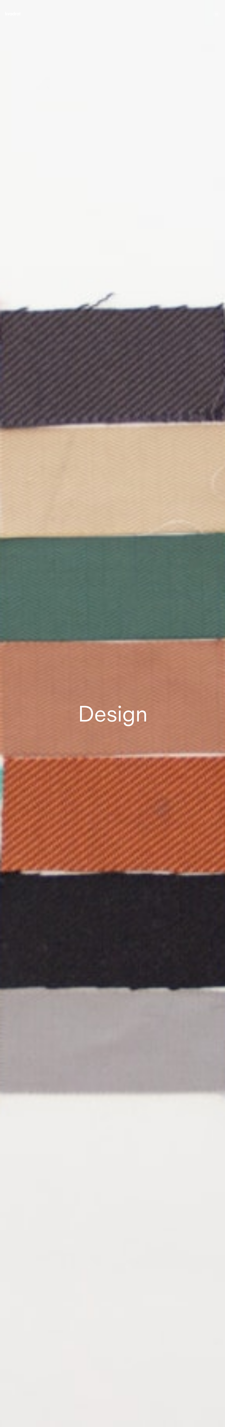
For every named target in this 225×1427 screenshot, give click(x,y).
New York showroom (20, 1422)
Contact (88, 1422)
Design (74, 1422)
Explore (50, 1422)
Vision (63, 1422)
